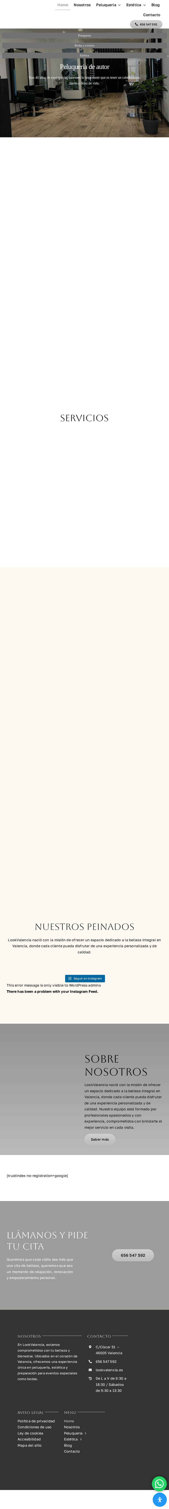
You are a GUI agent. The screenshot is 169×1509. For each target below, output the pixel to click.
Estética (84, 55)
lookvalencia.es (109, 1370)
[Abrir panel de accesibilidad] (160, 1500)
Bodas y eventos (84, 45)
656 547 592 (106, 1361)
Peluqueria (84, 35)
